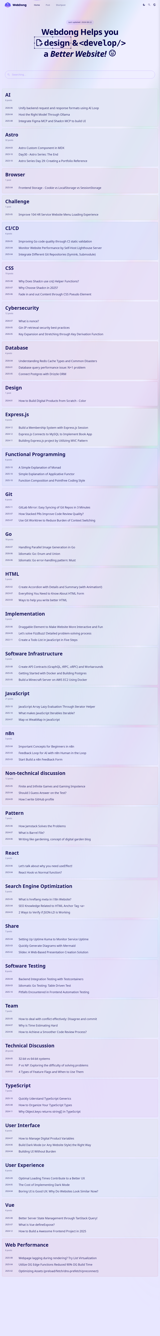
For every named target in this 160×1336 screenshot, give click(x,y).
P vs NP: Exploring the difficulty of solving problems (53, 1065)
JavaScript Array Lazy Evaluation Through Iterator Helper (57, 707)
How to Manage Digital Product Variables (46, 1138)
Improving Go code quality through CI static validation (55, 241)
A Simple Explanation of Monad (40, 467)
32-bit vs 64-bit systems (34, 1059)
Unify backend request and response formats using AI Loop (59, 108)
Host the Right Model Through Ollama (44, 114)
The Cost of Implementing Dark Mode (44, 1185)
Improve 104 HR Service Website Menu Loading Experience (58, 214)
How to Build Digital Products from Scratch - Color (52, 401)
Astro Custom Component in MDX (41, 148)
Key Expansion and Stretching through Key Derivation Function (61, 334)
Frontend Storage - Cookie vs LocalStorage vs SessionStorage (60, 188)
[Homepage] (15, 5)
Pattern (14, 813)
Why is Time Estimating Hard (38, 1025)
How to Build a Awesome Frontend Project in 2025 (52, 1231)
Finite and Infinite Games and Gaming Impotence (52, 786)
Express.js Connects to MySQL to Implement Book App (55, 434)
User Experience (24, 1165)
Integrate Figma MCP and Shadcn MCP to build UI (52, 121)
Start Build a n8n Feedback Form (40, 759)
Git (8, 494)
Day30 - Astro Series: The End (38, 154)
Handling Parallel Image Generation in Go (47, 547)
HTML (12, 574)
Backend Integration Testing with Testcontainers (51, 979)
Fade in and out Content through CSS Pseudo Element (55, 294)
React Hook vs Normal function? (40, 872)
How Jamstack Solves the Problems (42, 826)
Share (12, 926)
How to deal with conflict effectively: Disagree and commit (58, 1019)
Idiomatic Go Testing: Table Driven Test (45, 986)
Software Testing (25, 966)
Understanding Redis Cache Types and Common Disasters (58, 361)
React (12, 853)
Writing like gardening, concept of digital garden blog (55, 839)
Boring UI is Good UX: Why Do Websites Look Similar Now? (58, 1191)
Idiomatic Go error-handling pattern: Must (47, 560)
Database (16, 347)
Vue (9, 1205)
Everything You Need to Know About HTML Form (51, 593)
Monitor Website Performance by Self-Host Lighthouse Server (60, 248)
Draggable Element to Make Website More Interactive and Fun (61, 627)
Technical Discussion (29, 1045)
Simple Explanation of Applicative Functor (47, 474)
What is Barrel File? (31, 833)
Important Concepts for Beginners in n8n (46, 746)
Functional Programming (35, 454)
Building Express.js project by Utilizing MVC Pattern (53, 441)
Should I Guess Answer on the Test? (42, 793)
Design (13, 387)
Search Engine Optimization (38, 886)
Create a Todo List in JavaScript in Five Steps (48, 640)
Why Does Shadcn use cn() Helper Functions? (49, 281)
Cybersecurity (22, 308)
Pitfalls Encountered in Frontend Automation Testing (54, 992)
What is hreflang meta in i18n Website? (45, 899)
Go (8, 534)
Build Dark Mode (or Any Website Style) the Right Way (55, 1145)
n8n (9, 733)
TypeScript (18, 1085)
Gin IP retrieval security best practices (44, 328)
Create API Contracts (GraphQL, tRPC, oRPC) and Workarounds (61, 667)
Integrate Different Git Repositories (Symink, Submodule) (57, 254)
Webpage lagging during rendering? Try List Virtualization (58, 1258)
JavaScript (17, 693)
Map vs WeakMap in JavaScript (39, 720)
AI (7, 94)
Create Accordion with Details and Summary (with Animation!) (60, 587)
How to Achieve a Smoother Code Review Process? (53, 1032)
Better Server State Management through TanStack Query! (58, 1218)
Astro (11, 134)
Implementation (25, 613)
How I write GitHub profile (36, 799)
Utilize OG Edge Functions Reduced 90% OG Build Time (55, 1265)
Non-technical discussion (35, 773)
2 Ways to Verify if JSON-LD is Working (44, 912)
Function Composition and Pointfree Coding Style (52, 480)
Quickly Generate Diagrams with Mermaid (47, 946)
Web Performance (26, 1245)
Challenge (17, 201)
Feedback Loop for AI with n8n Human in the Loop (52, 753)
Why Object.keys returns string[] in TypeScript (49, 1112)
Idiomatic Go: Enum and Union (39, 554)
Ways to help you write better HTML (43, 600)
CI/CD (12, 228)
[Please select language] (154, 4)
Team (11, 1005)
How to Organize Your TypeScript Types (45, 1105)
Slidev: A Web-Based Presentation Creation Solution (53, 952)
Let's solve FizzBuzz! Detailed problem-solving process (55, 633)
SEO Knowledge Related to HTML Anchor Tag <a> (51, 906)
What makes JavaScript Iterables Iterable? (47, 713)
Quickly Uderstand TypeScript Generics (45, 1099)
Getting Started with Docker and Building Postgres (52, 673)
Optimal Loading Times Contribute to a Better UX (52, 1178)
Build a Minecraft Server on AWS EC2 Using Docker (53, 680)
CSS (9, 268)
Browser (15, 174)
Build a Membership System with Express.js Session (53, 428)
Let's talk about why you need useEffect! (45, 866)
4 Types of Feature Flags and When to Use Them (51, 1072)
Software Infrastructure (34, 653)
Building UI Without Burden (37, 1151)
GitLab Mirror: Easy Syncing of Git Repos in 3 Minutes (54, 507)
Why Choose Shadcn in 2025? (38, 288)
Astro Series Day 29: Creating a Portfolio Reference (53, 161)
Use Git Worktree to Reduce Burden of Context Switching (57, 520)
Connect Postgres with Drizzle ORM (42, 374)
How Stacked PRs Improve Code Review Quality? (51, 514)
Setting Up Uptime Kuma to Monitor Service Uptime (53, 939)
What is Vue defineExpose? (37, 1225)
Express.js (17, 414)
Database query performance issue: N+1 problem (52, 367)
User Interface (22, 1125)
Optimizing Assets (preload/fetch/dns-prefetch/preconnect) (58, 1271)
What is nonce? (29, 321)
